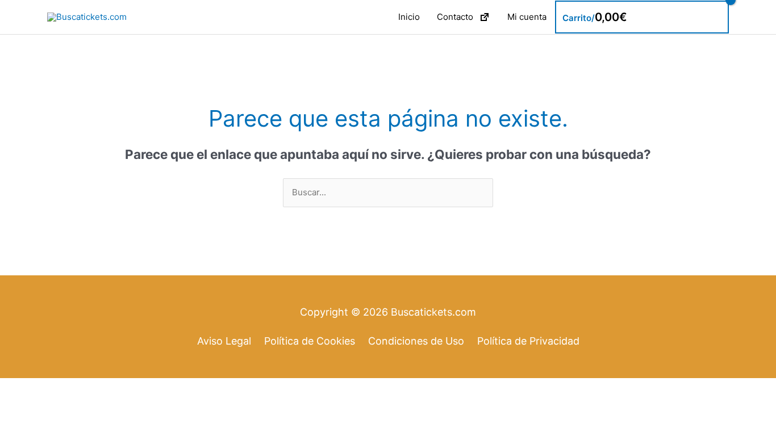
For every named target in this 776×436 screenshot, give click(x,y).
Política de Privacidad (528, 341)
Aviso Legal (224, 341)
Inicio (409, 16)
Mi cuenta (526, 16)
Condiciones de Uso (416, 341)
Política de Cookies (309, 341)
